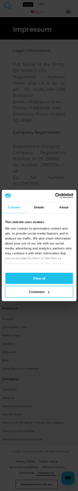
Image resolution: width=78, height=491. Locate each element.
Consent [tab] (14, 207)
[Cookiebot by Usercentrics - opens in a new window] (55, 195)
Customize (37, 292)
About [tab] (63, 207)
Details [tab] (39, 207)
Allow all (39, 278)
